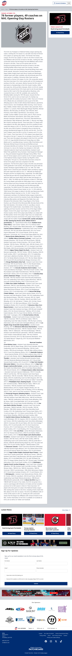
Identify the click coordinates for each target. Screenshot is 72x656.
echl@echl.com (5, 642)
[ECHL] (4, 3)
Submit (36, 583)
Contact (40, 633)
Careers (65, 635)
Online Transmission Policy (61, 633)
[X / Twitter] (56, 641)
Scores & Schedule (61, 3)
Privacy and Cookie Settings (53, 637)
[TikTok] (61, 641)
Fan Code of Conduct (49, 633)
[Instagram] (51, 641)
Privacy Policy (43, 635)
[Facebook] (46, 641)
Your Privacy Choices (57, 635)
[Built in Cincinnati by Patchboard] (36, 648)
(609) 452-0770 (5, 640)
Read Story (61, 32)
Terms (49, 635)
